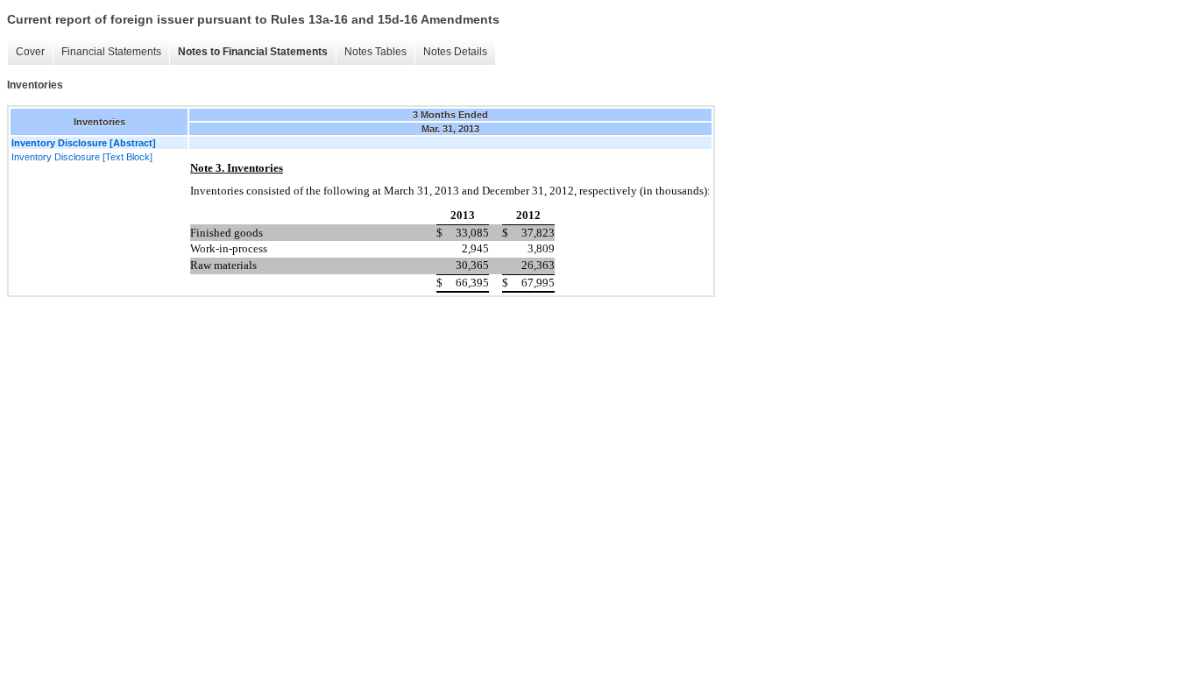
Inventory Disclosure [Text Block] (81, 157)
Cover (30, 52)
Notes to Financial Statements (253, 52)
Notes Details (455, 52)
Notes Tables (375, 52)
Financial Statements (111, 52)
